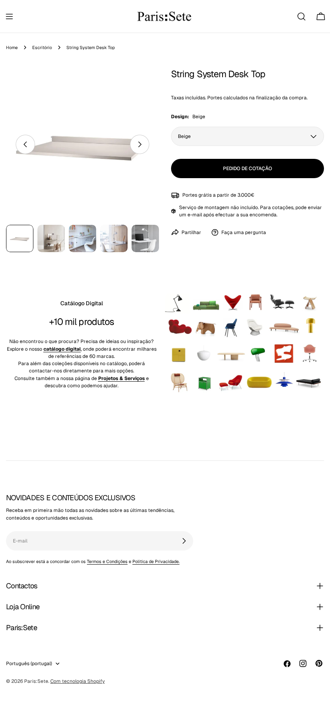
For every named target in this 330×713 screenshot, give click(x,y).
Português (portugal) (29, 663)
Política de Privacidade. (155, 561)
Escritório (42, 47)
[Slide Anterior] (25, 144)
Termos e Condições (107, 561)
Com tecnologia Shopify (77, 681)
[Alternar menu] (9, 16)
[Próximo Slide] (139, 144)
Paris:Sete (36, 681)
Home (12, 47)
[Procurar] (301, 16)
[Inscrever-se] (183, 540)
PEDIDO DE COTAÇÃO (247, 168)
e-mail (195, 215)
